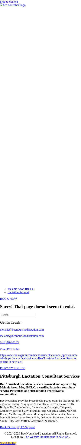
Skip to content (9, 1)
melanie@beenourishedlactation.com (22, 335)
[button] (8, 443)
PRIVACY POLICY (12, 368)
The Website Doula (46, 436)
